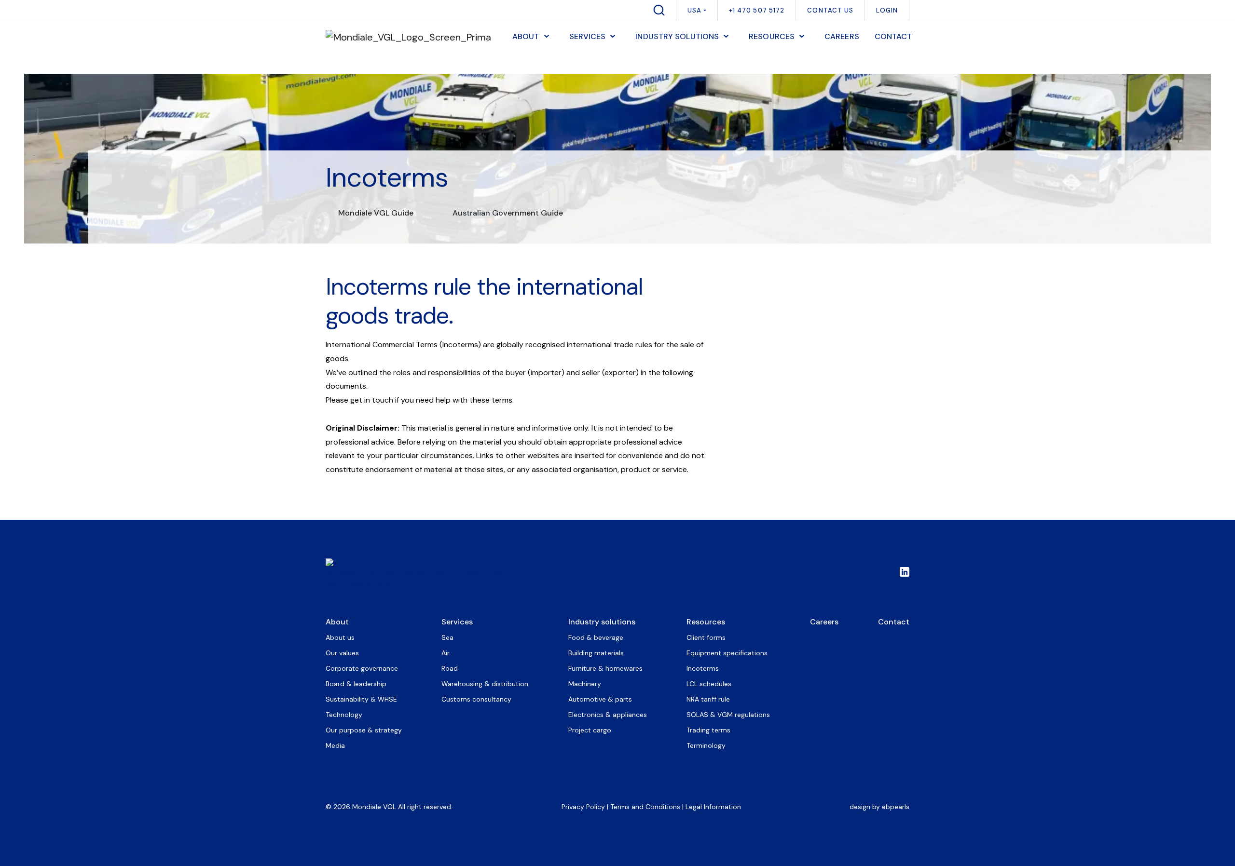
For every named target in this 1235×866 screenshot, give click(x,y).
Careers (824, 622)
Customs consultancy (476, 699)
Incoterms (702, 668)
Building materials (596, 653)
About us (340, 637)
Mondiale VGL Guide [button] (375, 213)
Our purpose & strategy (364, 730)
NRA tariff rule (708, 699)
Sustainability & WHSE (361, 699)
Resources (705, 622)
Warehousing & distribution (484, 683)
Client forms (706, 637)
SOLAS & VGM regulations (728, 714)
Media (335, 745)
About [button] (525, 36)
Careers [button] (841, 36)
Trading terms (708, 730)
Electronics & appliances (607, 714)
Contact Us (830, 10)
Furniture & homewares (605, 668)
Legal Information (713, 806)
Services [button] (587, 36)
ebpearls (895, 806)
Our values (342, 653)
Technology (344, 714)
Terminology (706, 745)
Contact (893, 622)
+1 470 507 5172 (757, 10)
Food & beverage (595, 637)
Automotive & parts (600, 699)
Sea (447, 637)
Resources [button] (772, 36)
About (337, 622)
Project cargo (589, 730)
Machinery (584, 683)
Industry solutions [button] (677, 36)
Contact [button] (893, 36)
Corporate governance (362, 668)
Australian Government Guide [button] (508, 213)
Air (445, 653)
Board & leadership (356, 683)
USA (694, 10)
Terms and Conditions (645, 806)
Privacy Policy (583, 806)
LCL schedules (708, 683)
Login (887, 10)
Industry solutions (601, 622)
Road (449, 668)
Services (457, 622)
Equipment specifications (727, 653)
